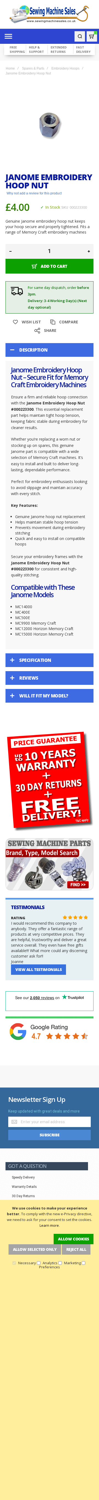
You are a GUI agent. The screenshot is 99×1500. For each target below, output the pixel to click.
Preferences (49, 1267)
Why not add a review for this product (34, 193)
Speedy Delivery (23, 1177)
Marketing (72, 1262)
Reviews (28, 678)
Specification (35, 660)
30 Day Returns (23, 1196)
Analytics (50, 1262)
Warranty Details (24, 1187)
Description (33, 350)
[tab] (50, 350)
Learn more (49, 1225)
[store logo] (49, 14)
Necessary (27, 1262)
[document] (50, 1237)
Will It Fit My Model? (43, 696)
